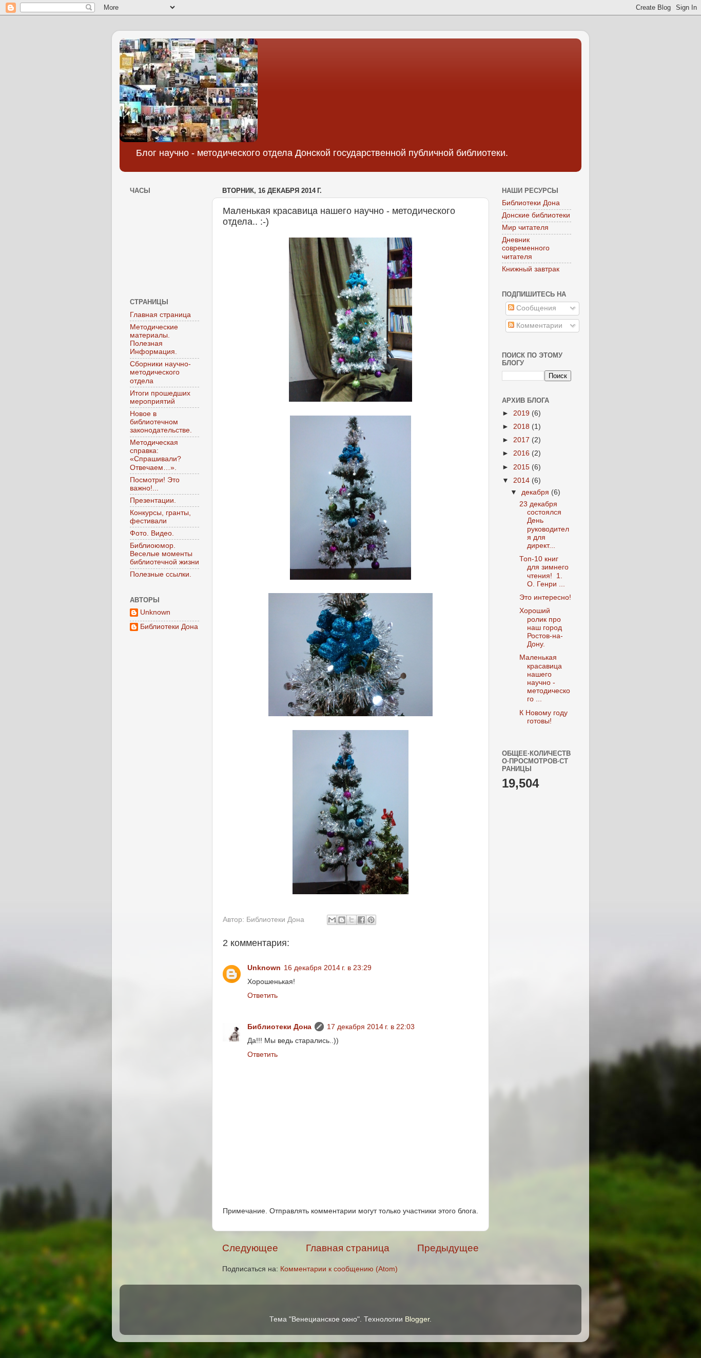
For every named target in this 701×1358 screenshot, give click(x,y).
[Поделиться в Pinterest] (371, 920)
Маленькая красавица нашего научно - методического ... (544, 678)
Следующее (250, 1248)
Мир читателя (525, 227)
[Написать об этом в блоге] (342, 920)
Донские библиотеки (536, 215)
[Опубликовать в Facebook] (361, 920)
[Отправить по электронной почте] (332, 920)
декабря (536, 492)
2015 (522, 467)
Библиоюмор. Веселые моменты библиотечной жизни (164, 554)
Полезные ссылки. (160, 574)
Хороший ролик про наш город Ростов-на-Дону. (541, 627)
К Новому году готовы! (543, 717)
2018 (522, 426)
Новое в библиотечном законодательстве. (161, 422)
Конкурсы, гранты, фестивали (160, 517)
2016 (522, 453)
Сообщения (535, 308)
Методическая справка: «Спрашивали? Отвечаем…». (155, 455)
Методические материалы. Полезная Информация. (154, 339)
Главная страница (348, 1248)
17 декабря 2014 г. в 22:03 (371, 1027)
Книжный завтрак (530, 269)
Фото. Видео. (152, 533)
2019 (522, 413)
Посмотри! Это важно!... (155, 484)
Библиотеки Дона (279, 1027)
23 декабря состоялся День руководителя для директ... (544, 524)
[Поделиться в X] (351, 920)
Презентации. (153, 500)
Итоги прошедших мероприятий (160, 397)
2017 (522, 440)
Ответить (262, 995)
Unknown (264, 968)
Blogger (417, 1319)
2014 (522, 480)
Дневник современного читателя (526, 248)
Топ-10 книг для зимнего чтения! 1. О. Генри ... (544, 571)
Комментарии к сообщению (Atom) (339, 1269)
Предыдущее (448, 1248)
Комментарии (538, 325)
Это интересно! (545, 597)
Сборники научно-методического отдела (160, 372)
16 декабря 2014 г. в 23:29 (328, 968)
